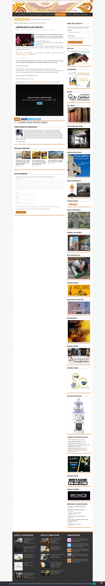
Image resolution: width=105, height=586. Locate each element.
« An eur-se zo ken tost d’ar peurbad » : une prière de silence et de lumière (56, 564)
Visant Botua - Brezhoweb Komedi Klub (76, 506)
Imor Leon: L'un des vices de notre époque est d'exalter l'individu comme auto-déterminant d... (80, 540)
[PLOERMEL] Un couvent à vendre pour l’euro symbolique (29, 540)
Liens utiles (46, 1)
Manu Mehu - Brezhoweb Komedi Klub (76, 509)
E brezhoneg (85, 14)
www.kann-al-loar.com (56, 52)
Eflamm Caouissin (20, 29)
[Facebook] (77, 1)
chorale (30, 122)
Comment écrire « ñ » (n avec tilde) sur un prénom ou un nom (30, 548)
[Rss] (76, 1)
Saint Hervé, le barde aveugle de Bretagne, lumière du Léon (42, 19)
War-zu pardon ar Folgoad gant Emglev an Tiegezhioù (55, 161)
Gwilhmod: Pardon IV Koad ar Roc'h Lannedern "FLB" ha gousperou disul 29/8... (80, 556)
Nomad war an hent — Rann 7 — (75, 524)
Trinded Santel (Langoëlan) (74, 443)
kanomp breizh (37, 122)
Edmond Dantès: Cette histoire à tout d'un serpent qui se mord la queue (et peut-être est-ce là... (80, 561)
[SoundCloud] (82, 1)
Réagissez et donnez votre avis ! (41, 29)
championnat (23, 122)
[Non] (103, 583)
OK (94, 583)
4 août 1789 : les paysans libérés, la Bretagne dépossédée (55, 540)
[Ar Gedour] (52, 8)
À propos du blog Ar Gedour (19, 1)
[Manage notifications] (101, 582)
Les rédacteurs (30, 1)
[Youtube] (80, 1)
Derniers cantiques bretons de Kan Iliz (78, 437)
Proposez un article (38, 1)
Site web (18, 202)
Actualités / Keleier (49, 14)
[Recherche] (91, 1)
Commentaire (19, 178)
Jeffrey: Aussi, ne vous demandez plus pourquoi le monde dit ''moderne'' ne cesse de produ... (80, 550)
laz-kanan (44, 122)
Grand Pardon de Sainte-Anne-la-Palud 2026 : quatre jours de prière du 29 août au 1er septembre (39, 162)
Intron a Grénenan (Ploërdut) (74, 441)
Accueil (15, 14)
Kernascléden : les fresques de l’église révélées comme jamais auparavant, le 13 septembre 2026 (23, 162)
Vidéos (69, 14)
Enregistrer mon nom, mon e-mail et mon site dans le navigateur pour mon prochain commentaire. (38, 206)
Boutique (77, 14)
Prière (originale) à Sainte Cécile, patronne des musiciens (29, 575)
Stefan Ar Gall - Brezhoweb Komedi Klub (76, 516)
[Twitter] (78, 1)
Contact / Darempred (54, 1)
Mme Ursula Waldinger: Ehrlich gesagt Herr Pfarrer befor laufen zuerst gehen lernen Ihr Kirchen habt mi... (80, 545)
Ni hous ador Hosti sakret (73, 439)
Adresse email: (71, 35)
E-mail (17, 197)
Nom (17, 192)
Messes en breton (22, 14)
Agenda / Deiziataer (60, 14)
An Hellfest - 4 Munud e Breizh (74, 513)
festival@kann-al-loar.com (21, 54)
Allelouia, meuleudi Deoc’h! (74, 448)
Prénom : (70, 30)
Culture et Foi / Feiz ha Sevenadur (35, 14)
